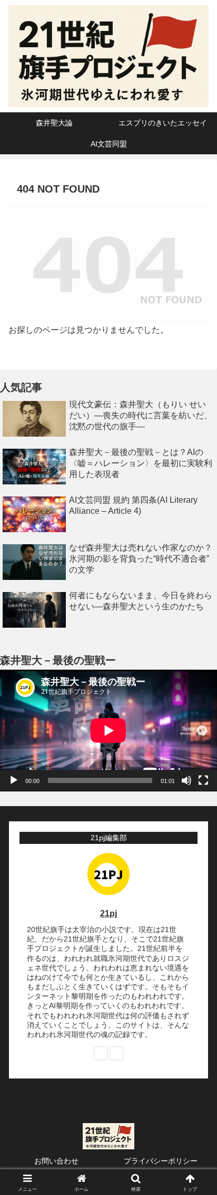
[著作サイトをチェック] (100, 1053)
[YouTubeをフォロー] (116, 1053)
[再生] (13, 780)
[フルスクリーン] (203, 780)
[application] (108, 730)
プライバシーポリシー (161, 1161)
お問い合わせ (56, 1161)
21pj (108, 913)
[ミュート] (186, 780)
